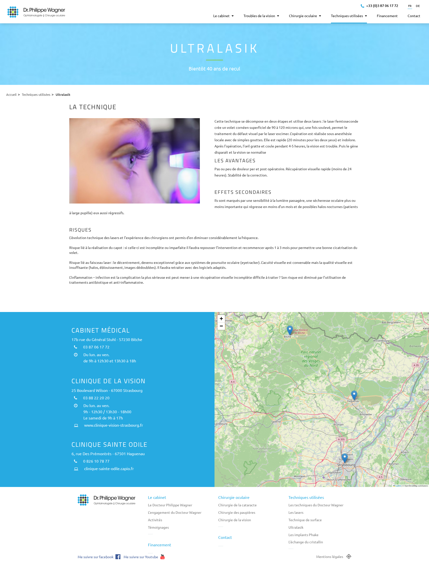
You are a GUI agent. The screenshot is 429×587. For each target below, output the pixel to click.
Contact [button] (414, 15)
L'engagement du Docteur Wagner (174, 512)
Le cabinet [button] (221, 15)
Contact (225, 537)
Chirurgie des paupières (236, 512)
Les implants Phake (303, 534)
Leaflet (398, 485)
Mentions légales (329, 556)
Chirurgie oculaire (234, 497)
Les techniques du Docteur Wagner (315, 505)
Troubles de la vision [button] (260, 15)
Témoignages (158, 527)
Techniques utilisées (36, 94)
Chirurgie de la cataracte (237, 505)
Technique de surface (305, 520)
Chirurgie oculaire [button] (303, 15)
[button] (290, 330)
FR (410, 6)
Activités (155, 520)
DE (418, 6)
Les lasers (295, 512)
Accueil (11, 94)
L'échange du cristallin (305, 542)
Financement (159, 544)
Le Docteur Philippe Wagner (170, 505)
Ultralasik (295, 527)
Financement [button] (387, 15)
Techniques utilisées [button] (347, 15)
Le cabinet (157, 497)
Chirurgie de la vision (234, 520)
